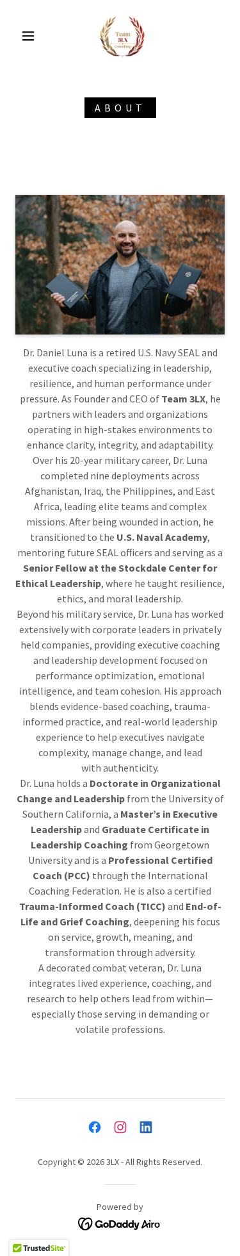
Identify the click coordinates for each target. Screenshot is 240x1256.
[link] (122, 36)
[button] (28, 36)
